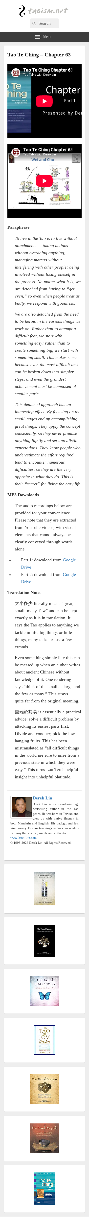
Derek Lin (42, 797)
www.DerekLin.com (23, 838)
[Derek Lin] (21, 817)
